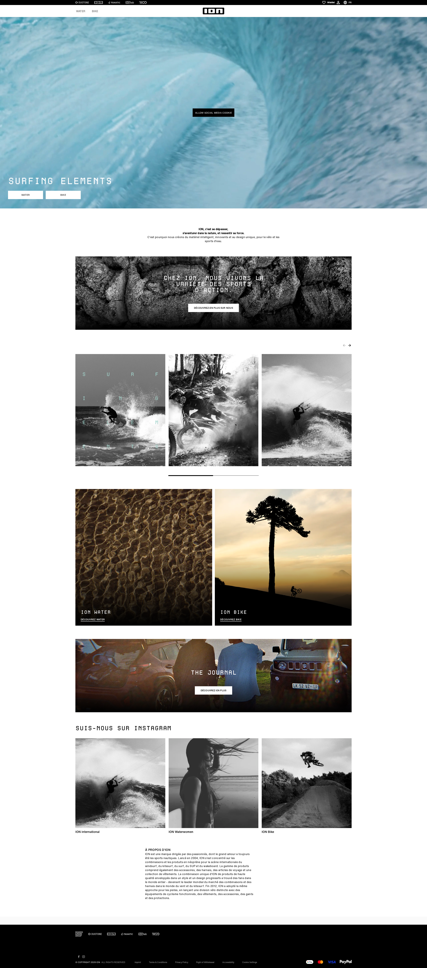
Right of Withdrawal (205, 962)
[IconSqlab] (130, 2)
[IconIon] (98, 2)
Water (80, 11)
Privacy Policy (181, 962)
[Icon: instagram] (83, 956)
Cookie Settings (249, 962)
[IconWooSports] (143, 2)
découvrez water (93, 619)
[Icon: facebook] (79, 956)
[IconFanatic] (114, 2)
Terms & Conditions (158, 962)
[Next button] (350, 345)
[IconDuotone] (82, 2)
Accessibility (228, 962)
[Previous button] (344, 345)
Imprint (138, 962)
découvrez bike (231, 619)
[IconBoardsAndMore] (79, 934)
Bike (95, 11)
